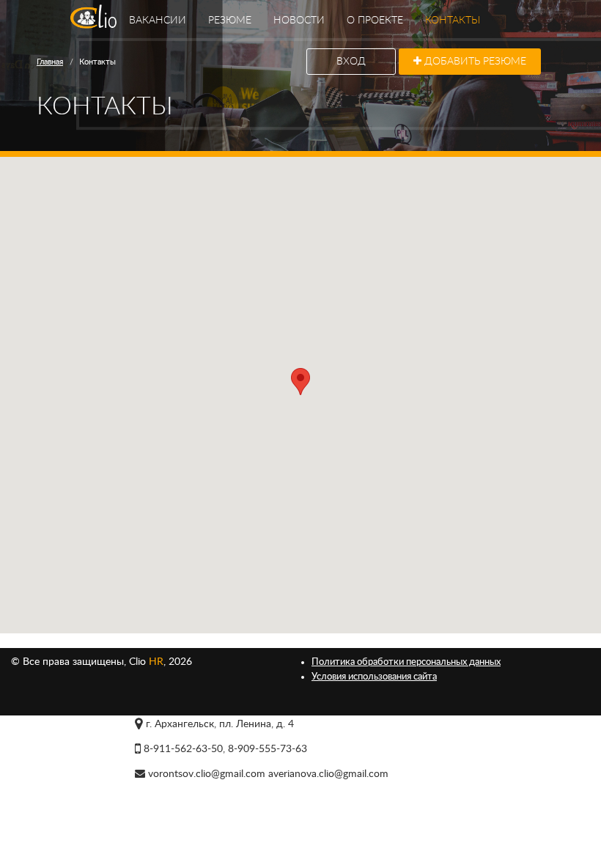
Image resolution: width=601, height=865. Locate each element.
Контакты (452, 20)
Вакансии (157, 20)
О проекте (375, 20)
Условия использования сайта (374, 676)
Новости (299, 20)
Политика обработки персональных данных (406, 662)
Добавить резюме (473, 61)
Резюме (229, 20)
